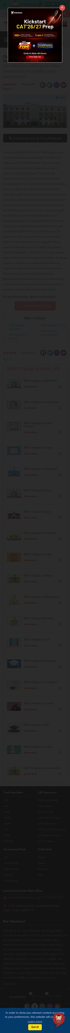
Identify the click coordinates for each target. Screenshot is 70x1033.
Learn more (35, 1021)
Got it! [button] (35, 1027)
